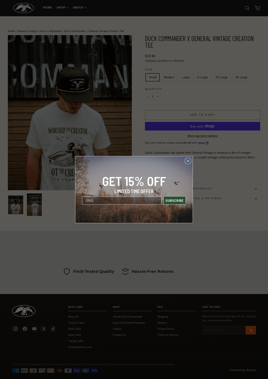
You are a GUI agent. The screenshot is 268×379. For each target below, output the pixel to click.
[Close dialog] (188, 161)
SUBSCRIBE (175, 200)
